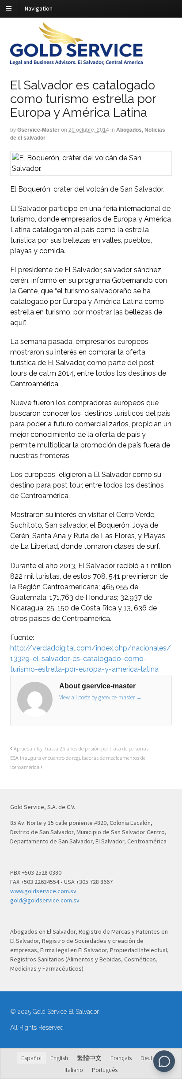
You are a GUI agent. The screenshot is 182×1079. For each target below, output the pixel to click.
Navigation (39, 8)
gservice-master (38, 130)
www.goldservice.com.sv (43, 891)
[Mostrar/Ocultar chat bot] (164, 1061)
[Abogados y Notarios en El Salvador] (76, 60)
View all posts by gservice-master (100, 697)
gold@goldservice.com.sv (45, 900)
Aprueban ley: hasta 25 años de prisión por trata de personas (80, 748)
